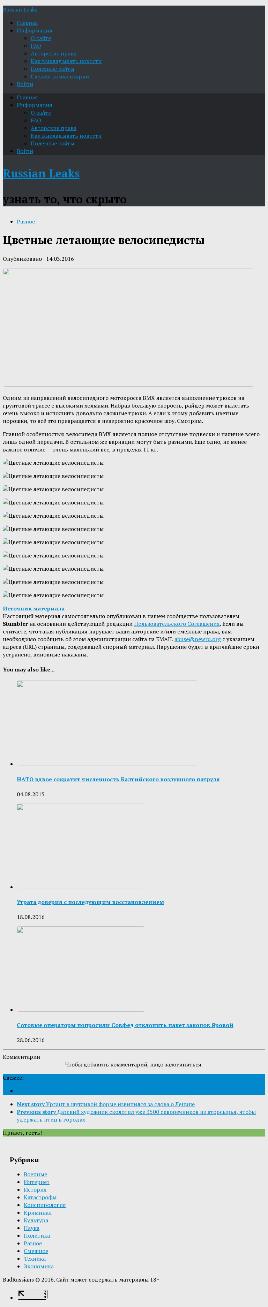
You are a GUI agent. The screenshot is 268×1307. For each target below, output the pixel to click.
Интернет (37, 1182)
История (35, 1189)
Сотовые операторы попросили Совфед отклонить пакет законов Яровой (125, 1025)
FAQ (36, 46)
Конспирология (45, 1205)
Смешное (36, 1251)
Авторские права (53, 53)
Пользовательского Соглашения (177, 624)
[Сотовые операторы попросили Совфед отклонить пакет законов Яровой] (81, 1009)
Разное (26, 221)
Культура (36, 1220)
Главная (27, 22)
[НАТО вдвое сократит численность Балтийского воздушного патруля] (107, 764)
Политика (37, 1235)
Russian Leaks (20, 9)
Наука (31, 1228)
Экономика (39, 1266)
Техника (35, 1258)
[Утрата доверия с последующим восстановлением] (81, 887)
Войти (25, 84)
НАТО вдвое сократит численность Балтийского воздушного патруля (118, 779)
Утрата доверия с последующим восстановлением (90, 902)
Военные (35, 1174)
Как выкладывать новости (66, 61)
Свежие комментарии (60, 76)
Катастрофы (40, 1197)
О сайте (41, 38)
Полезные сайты (52, 69)
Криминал (38, 1212)
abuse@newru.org (197, 639)
